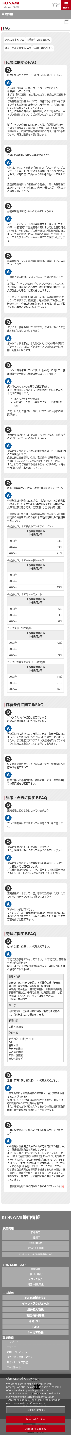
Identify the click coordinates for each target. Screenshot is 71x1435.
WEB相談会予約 (35, 1298)
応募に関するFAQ (14, 40)
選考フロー (35, 1321)
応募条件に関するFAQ (38, 40)
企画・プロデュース (17, 1352)
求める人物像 (35, 1309)
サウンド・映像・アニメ (19, 1357)
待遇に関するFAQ (43, 48)
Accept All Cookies (35, 1428)
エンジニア (12, 1342)
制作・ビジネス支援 (17, 1362)
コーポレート (14, 1367)
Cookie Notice (37, 1403)
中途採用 (35, 1237)
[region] (35, 1404)
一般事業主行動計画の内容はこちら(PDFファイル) (33, 1186)
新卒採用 (35, 1232)
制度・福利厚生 (19, 999)
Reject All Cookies (35, 1419)
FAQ (35, 1327)
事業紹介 (35, 1269)
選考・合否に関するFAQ (18, 48)
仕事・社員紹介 (35, 1274)
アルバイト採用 (35, 1248)
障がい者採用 (35, 1243)
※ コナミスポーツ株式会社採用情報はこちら (35, 1254)
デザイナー (12, 1347)
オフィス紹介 (35, 1279)
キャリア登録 (35, 1333)
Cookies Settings (35, 1409)
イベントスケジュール (35, 1304)
